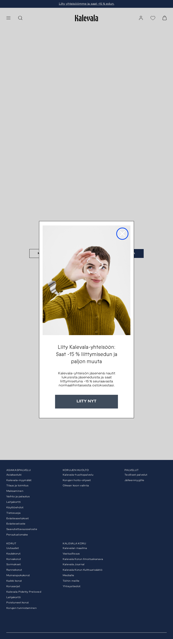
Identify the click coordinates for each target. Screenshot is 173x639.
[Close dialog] (122, 233)
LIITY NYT (86, 401)
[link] (86, 280)
